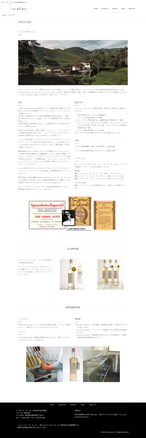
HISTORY (115, 8)
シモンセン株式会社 (23, 413)
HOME (96, 8)
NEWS (123, 8)
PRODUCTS (105, 8)
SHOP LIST (131, 8)
